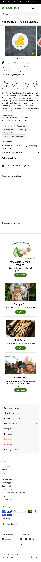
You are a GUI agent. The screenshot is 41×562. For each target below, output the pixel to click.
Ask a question (9, 158)
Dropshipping (7, 483)
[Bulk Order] (20, 328)
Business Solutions (9, 489)
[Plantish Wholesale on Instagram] (21, 539)
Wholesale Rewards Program (13, 492)
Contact (5, 476)
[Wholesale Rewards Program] (20, 250)
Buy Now (20, 312)
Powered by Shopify (9, 557)
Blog (3, 473)
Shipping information (12, 152)
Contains (8, 126)
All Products (7, 466)
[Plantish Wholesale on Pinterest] (34, 539)
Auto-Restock (7, 499)
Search (4, 469)
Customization (7, 486)
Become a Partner (9, 479)
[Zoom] (32, 53)
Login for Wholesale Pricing (8, 208)
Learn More (20, 275)
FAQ (3, 496)
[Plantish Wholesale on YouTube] (30, 539)
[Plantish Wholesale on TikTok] (21, 543)
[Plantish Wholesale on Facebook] (26, 539)
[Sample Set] (20, 292)
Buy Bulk (20, 348)
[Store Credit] (20, 365)
